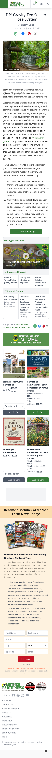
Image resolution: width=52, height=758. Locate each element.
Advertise (7, 716)
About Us (7, 700)
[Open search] (48, 4)
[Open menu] (4, 4)
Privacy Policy (9, 724)
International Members (35, 668)
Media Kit (7, 720)
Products (7, 712)
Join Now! (26, 659)
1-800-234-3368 (34, 342)
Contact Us (8, 704)
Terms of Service (11, 728)
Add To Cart (14, 412)
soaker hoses (22, 327)
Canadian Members (15, 668)
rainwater (8, 327)
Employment (9, 732)
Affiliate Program (11, 708)
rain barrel (22, 324)
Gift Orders (26, 664)
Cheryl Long (27, 24)
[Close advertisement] (45, 751)
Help (4, 736)
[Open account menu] (41, 4)
